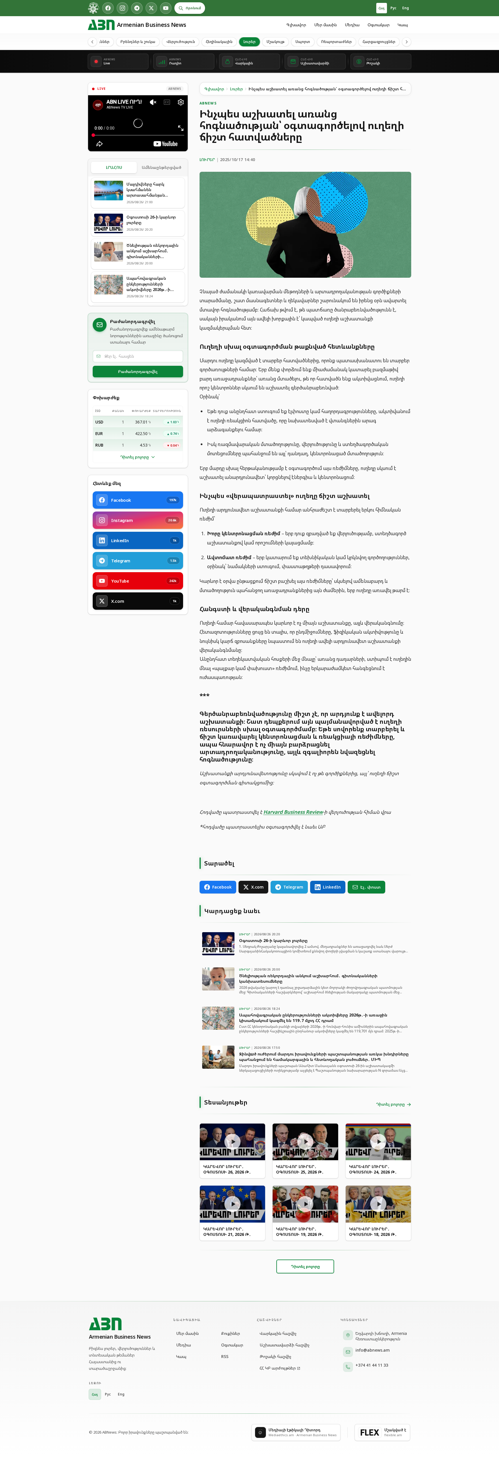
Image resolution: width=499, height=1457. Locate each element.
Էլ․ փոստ (370, 887)
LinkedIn (332, 887)
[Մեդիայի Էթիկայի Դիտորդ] (93, 8)
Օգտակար (379, 24)
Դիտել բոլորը (134, 457)
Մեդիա (352, 24)
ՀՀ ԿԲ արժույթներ (278, 1368)
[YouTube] (166, 8)
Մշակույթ (275, 41)
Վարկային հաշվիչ (278, 1333)
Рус (393, 7)
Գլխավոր (296, 24)
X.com (257, 887)
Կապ (403, 24)
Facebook (222, 887)
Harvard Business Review (293, 812)
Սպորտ (302, 41)
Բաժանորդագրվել (137, 371)
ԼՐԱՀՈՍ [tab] (114, 167)
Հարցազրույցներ (379, 41)
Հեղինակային (219, 41)
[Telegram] (137, 8)
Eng (405, 7)
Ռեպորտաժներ (336, 41)
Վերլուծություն (180, 41)
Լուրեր (249, 41)
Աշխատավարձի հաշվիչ (285, 1345)
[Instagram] (122, 8)
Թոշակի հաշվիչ (275, 1356)
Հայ (382, 7)
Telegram (293, 887)
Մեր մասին (325, 24)
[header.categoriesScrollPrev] (92, 41)
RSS (224, 1356)
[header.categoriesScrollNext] (406, 41)
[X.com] (151, 8)
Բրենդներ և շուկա (137, 41)
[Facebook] (108, 8)
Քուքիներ (230, 1333)
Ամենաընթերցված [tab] (161, 167)
